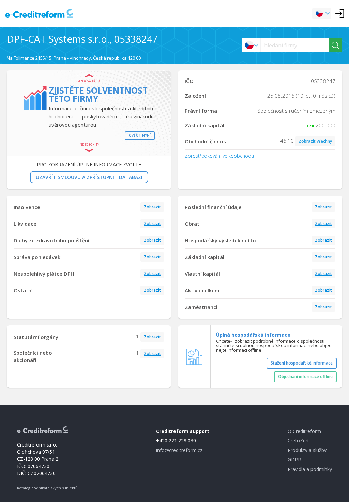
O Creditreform (304, 431)
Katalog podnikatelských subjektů (47, 487)
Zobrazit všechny (315, 141)
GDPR (294, 459)
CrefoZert (298, 440)
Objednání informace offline (305, 376)
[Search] (335, 45)
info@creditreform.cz (179, 450)
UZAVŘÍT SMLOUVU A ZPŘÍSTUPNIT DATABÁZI (89, 177)
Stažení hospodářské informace (302, 363)
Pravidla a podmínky (310, 469)
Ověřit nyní (140, 135)
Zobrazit (152, 207)
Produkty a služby (307, 450)
